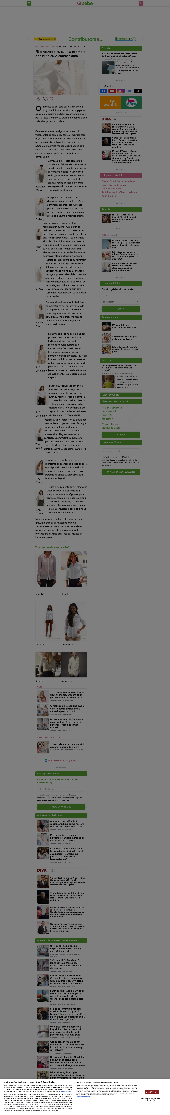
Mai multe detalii (66, 1091)
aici (27, 1104)
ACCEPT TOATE (151, 1092)
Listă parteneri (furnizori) (83, 1096)
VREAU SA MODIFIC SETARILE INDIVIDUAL (151, 1099)
